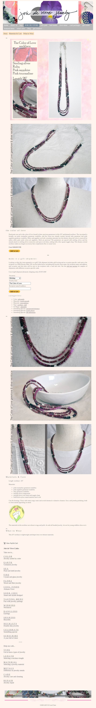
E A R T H (8, 563)
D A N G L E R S (10, 611)
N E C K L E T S (10, 624)
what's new (21, 29)
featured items (9, 29)
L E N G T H (9, 656)
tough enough (24, 301)
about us (14, 25)
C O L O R (8, 556)
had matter (53, 25)
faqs (21, 25)
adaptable (23, 307)
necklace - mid (22, 305)
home (6, 25)
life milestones (30, 312)
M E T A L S (9, 668)
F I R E (6, 575)
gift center (86, 25)
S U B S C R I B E (11, 636)
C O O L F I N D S (11, 587)
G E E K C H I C (11, 593)
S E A (6, 569)
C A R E (7, 674)
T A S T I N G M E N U (13, 599)
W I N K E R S (9, 605)
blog (29, 29)
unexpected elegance (33, 309)
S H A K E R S (9, 618)
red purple (21, 299)
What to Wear (28, 34)
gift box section (72, 266)
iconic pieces (30, 310)
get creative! (37, 29)
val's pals (44, 25)
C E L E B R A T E (11, 630)
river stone (63, 25)
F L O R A (8, 581)
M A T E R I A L (10, 662)
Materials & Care (15, 34)
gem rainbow (24, 303)
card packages (75, 25)
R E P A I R (8, 681)
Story (5, 34)
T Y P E (7, 650)
